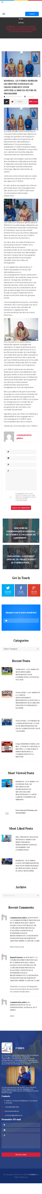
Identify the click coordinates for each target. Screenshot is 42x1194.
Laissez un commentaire (21, 508)
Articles (21, 23)
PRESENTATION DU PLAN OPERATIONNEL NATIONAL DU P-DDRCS (23, 1007)
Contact (32, 14)
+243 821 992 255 (12, 1107)
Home (21, 19)
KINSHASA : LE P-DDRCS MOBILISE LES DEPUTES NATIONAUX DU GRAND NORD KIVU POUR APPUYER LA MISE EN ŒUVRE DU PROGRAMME (21, 87)
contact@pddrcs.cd (13, 1115)
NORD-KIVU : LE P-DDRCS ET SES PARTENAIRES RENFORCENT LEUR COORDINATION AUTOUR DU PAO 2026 (27, 674)
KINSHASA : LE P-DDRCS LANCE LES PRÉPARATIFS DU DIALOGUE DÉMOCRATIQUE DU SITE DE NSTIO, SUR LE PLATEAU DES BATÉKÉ (27, 866)
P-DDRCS (32, 1174)
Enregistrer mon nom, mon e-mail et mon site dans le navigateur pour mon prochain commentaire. (26, 497)
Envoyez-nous (21, 1155)
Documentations (12, 1111)
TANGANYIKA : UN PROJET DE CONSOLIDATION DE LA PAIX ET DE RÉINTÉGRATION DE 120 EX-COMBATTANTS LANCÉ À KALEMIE (28, 726)
